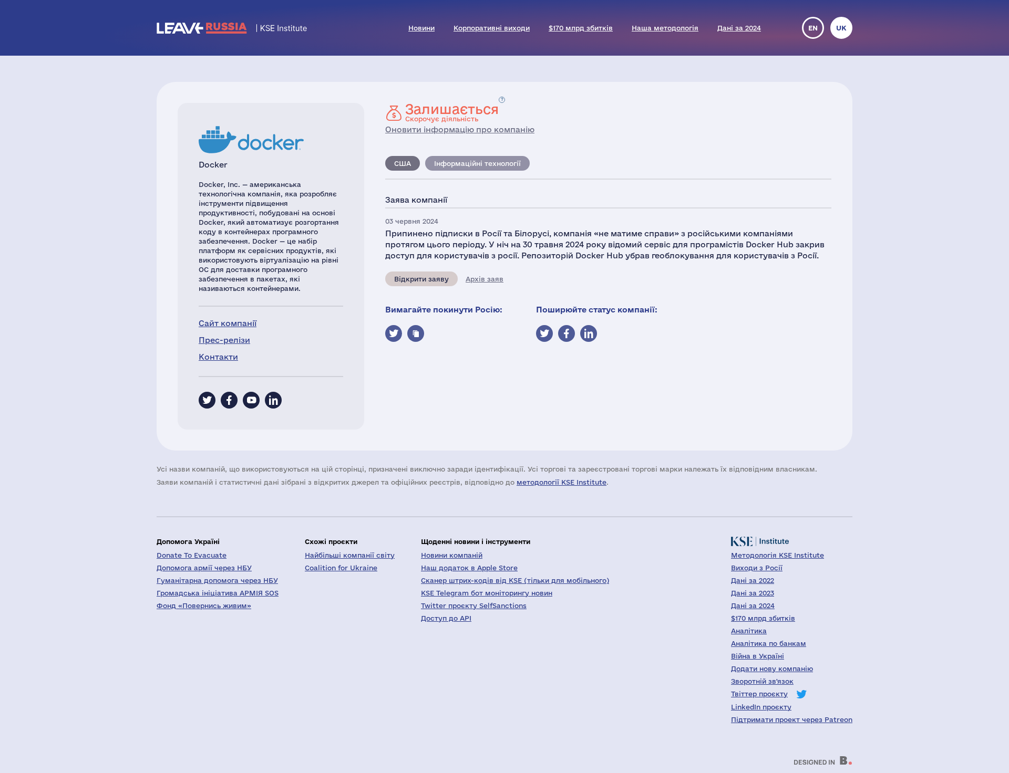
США (402, 163)
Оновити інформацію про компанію (459, 129)
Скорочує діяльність (452, 112)
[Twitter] (207, 400)
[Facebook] (229, 400)
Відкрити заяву (421, 279)
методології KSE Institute (561, 482)
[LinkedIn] (273, 400)
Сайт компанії (227, 323)
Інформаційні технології (477, 163)
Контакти (218, 356)
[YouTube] (251, 400)
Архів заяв (484, 279)
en (813, 28)
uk (841, 28)
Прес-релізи (224, 340)
